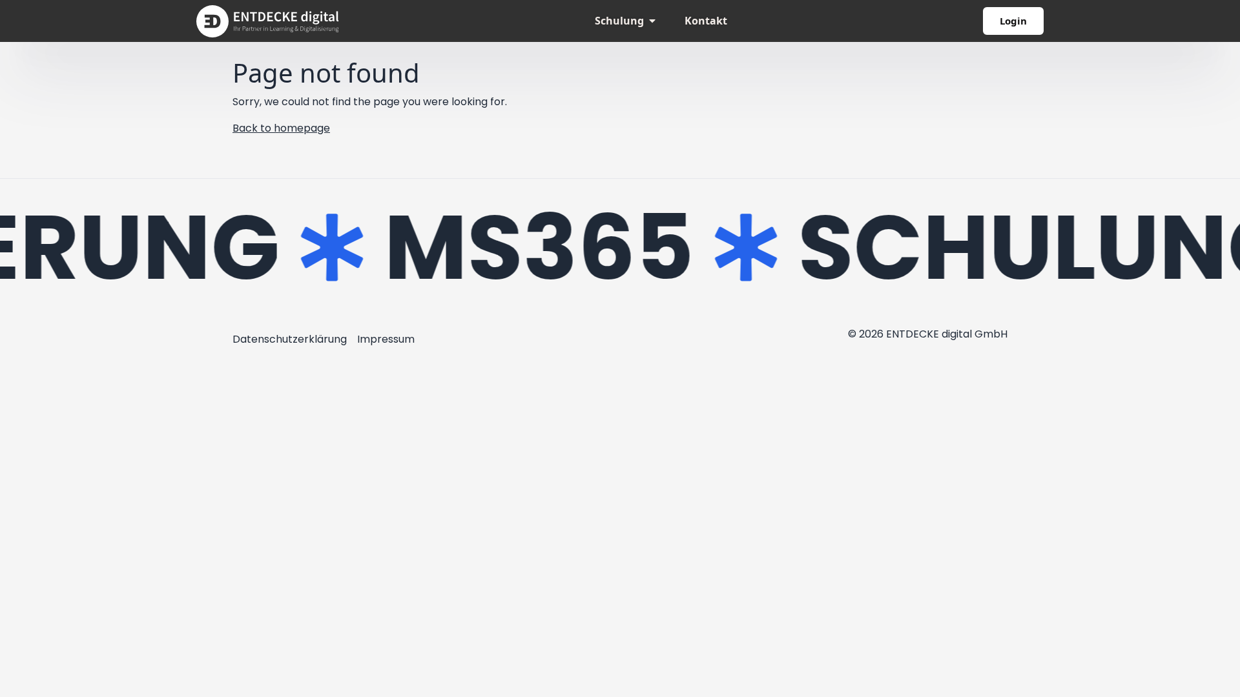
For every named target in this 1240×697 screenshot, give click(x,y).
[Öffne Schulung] (652, 20)
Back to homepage (281, 128)
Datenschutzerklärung (289, 339)
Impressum (386, 339)
